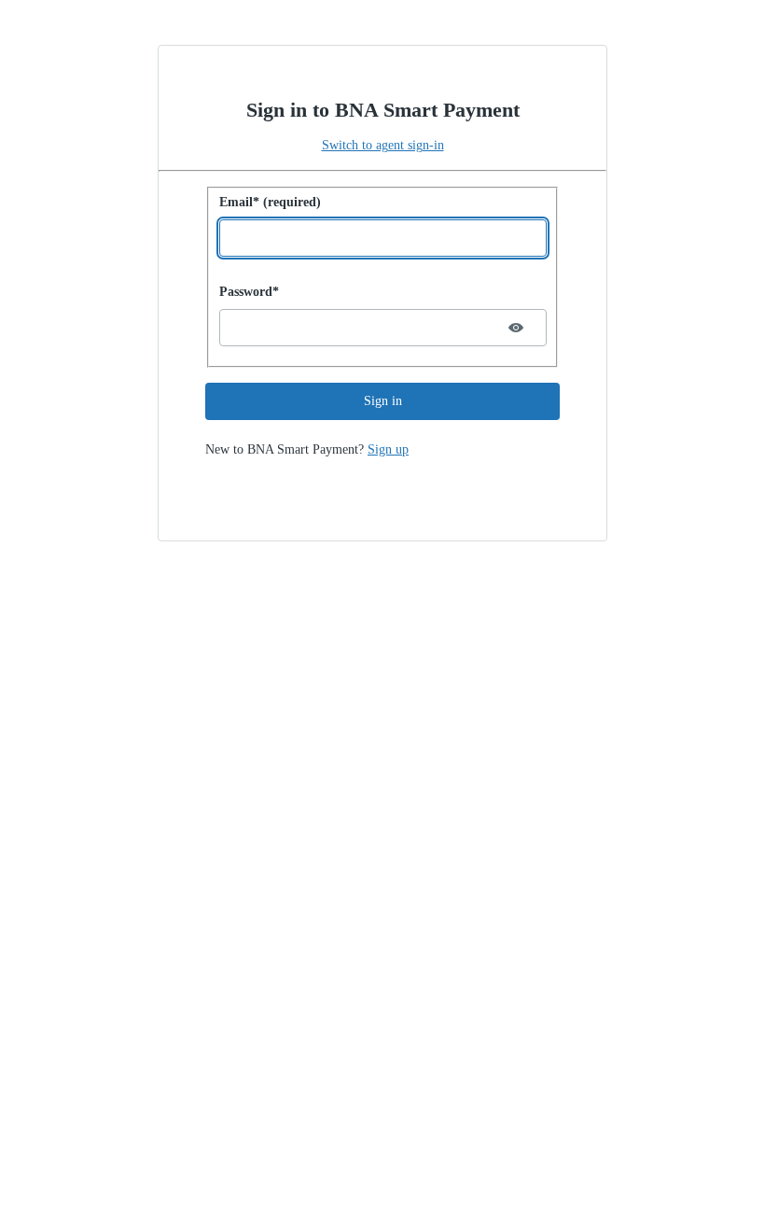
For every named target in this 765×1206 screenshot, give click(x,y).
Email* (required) (270, 202)
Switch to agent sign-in (383, 145)
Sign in (383, 401)
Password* (249, 292)
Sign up (388, 449)
